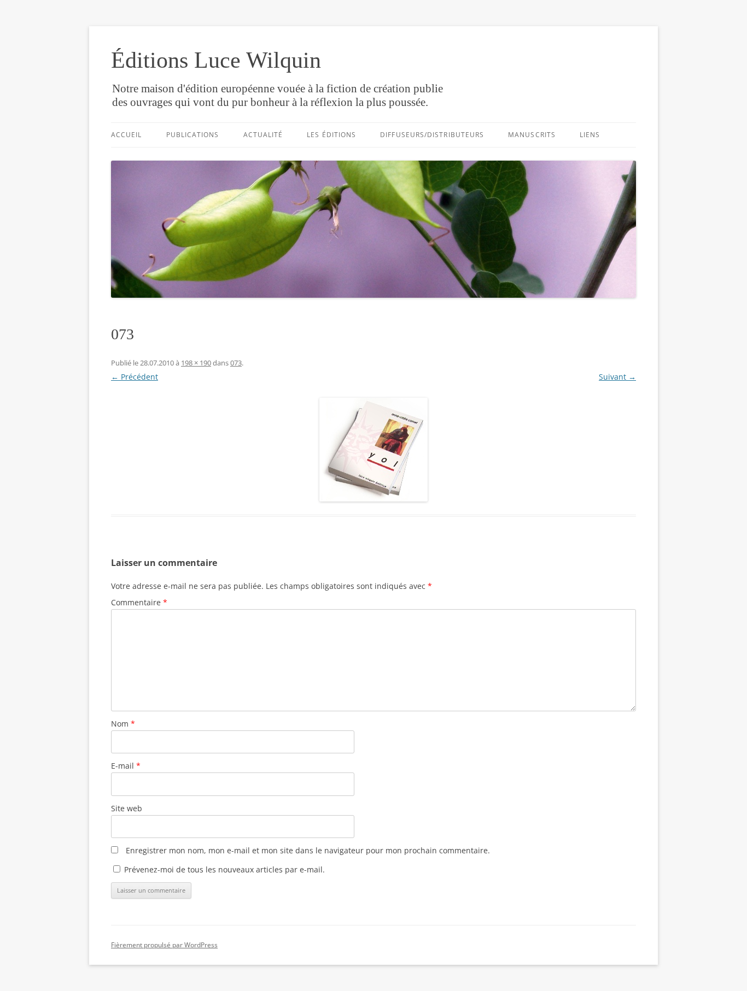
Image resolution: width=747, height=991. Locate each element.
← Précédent (134, 376)
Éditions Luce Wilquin (216, 60)
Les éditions (331, 134)
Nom (123, 723)
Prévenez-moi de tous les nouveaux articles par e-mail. (224, 869)
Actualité (263, 134)
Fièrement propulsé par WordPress (164, 944)
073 (236, 363)
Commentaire (139, 602)
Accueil (126, 134)
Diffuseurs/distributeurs (432, 134)
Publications (192, 134)
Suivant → (617, 376)
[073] (373, 450)
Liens (590, 134)
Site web (126, 808)
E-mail (126, 765)
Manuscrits (532, 134)
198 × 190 (196, 363)
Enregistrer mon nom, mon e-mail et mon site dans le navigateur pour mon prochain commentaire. (308, 850)
